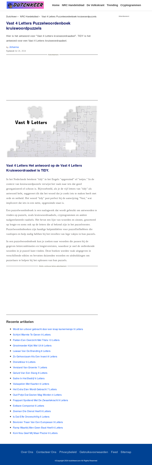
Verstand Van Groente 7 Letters (30, 367)
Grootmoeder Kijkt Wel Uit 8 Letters (32, 345)
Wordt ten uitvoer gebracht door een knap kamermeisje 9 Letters (48, 329)
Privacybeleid (68, 452)
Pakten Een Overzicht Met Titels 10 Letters (36, 340)
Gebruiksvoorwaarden (94, 452)
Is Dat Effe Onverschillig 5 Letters (31, 416)
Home (56, 5)
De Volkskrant (95, 5)
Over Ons (27, 452)
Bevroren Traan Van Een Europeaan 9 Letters (38, 422)
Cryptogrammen (130, 5)
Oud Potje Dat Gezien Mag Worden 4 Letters (37, 394)
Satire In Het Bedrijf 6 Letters (29, 378)
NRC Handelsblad (73, 5)
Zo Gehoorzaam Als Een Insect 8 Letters (35, 356)
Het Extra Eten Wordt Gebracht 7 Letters (35, 389)
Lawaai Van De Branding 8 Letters (31, 351)
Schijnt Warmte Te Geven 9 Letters (32, 334)
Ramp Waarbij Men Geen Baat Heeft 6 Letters (38, 427)
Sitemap (126, 452)
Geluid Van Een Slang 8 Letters (30, 373)
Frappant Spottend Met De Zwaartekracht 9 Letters (40, 400)
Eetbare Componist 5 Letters (28, 405)
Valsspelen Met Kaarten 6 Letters (31, 383)
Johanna (14, 47)
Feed (114, 452)
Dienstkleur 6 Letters (24, 362)
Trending (112, 5)
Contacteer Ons (46, 452)
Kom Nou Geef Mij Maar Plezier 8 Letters (35, 433)
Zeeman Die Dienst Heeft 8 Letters (32, 411)
